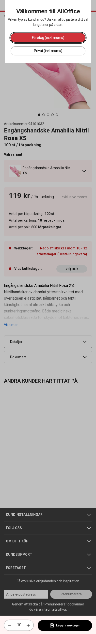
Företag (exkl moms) (48, 38)
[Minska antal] (9, 625)
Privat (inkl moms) (48, 51)
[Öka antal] (28, 625)
